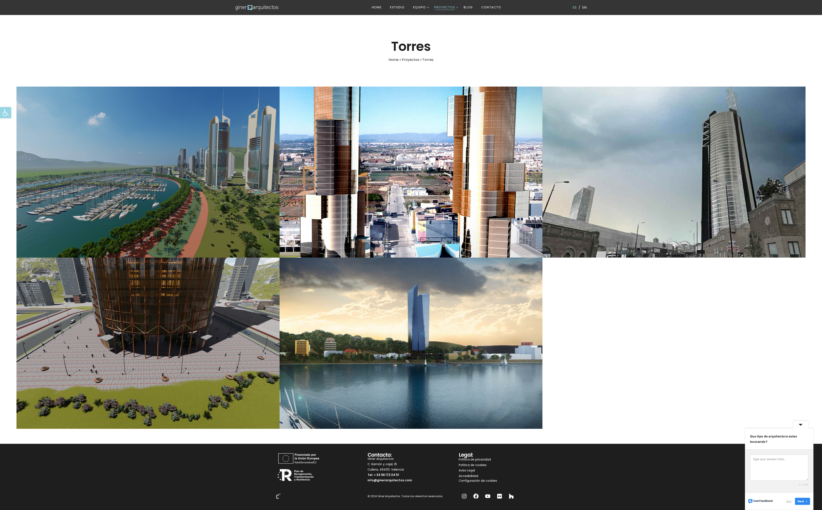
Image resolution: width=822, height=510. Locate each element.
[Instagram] (464, 496)
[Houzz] (511, 496)
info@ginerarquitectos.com (390, 480)
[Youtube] (487, 496)
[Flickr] (499, 496)
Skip (789, 501)
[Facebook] (476, 496)
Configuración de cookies (478, 480)
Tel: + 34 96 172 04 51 (383, 475)
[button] (5, 112)
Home (394, 59)
